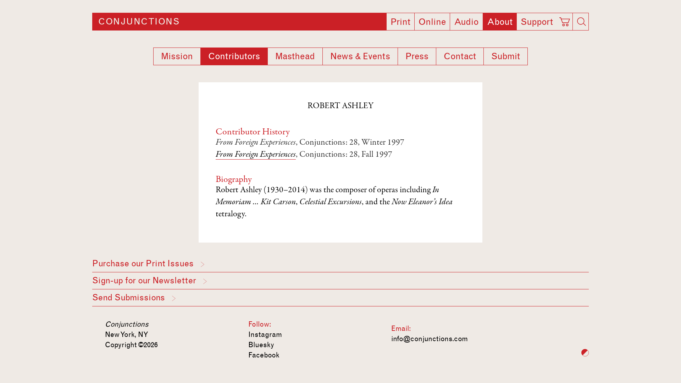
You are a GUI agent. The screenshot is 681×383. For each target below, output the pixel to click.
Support (537, 22)
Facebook (263, 355)
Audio (466, 22)
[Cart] (565, 19)
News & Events (360, 56)
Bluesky (261, 344)
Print (400, 22)
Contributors (234, 56)
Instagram (265, 334)
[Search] (581, 21)
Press (416, 56)
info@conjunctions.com (429, 338)
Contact (460, 56)
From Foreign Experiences (256, 155)
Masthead (295, 56)
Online (432, 22)
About (500, 22)
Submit (505, 56)
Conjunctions (138, 21)
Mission (177, 56)
